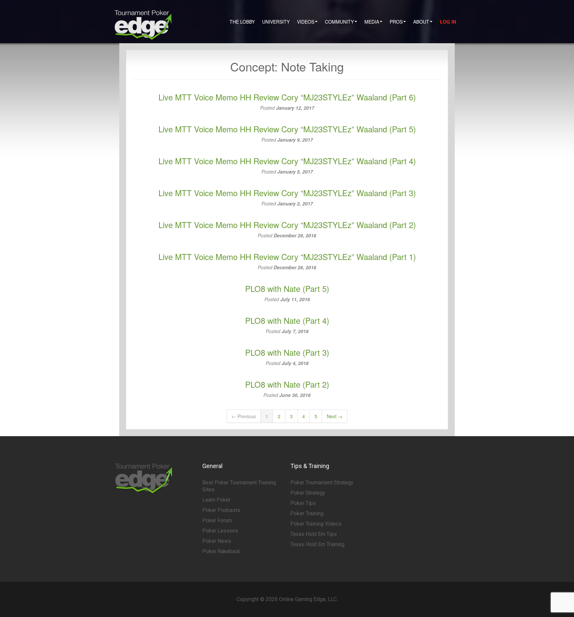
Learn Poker (216, 500)
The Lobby (242, 21)
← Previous (244, 416)
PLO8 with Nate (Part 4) (287, 320)
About (421, 21)
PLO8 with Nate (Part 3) (287, 352)
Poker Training (307, 513)
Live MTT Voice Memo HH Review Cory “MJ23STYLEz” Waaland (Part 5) (287, 129)
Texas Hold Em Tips (313, 534)
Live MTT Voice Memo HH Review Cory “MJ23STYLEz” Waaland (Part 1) (287, 256)
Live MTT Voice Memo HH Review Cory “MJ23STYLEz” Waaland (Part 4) (287, 161)
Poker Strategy (307, 493)
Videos (305, 21)
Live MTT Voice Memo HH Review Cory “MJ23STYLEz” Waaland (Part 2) (287, 224)
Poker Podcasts (221, 510)
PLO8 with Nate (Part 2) (287, 384)
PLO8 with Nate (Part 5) (287, 288)
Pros (396, 21)
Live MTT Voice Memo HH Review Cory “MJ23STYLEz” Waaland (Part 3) (287, 192)
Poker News (216, 541)
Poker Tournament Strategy (321, 482)
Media (371, 21)
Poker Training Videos (315, 524)
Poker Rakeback (221, 551)
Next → (334, 416)
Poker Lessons (220, 531)
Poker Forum (217, 520)
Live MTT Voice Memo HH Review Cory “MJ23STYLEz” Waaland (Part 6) (287, 97)
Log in (448, 21)
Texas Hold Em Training (317, 544)
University (276, 21)
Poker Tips (303, 503)
